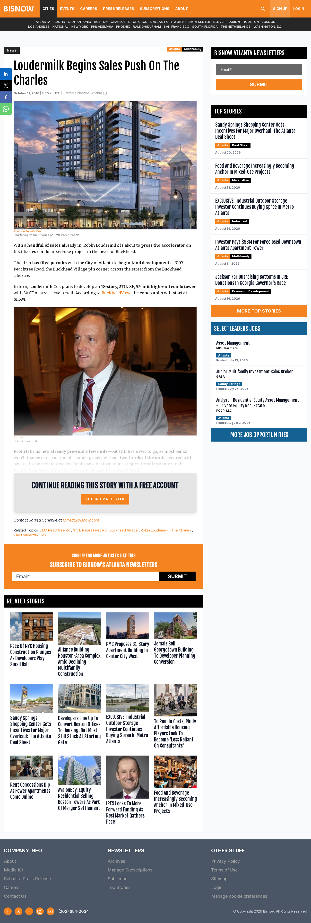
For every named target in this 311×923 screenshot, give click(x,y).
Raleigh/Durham (147, 26)
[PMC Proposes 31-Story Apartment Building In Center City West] (128, 645)
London (269, 22)
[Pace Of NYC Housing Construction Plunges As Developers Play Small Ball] (32, 645)
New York (79, 26)
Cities (48, 9)
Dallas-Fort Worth (168, 22)
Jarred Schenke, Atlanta (82, 93)
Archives (116, 861)
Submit (177, 576)
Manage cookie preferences (239, 896)
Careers (88, 9)
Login (298, 9)
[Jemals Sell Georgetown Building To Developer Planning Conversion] (175, 645)
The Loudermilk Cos (30, 535)
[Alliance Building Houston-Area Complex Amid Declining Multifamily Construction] (80, 645)
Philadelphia (102, 26)
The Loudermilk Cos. (28, 231)
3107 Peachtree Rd (55, 530)
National (60, 26)
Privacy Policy (225, 861)
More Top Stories (259, 310)
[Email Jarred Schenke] (105, 93)
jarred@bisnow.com (81, 520)
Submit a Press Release (27, 878)
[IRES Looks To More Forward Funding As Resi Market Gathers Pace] (128, 791)
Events (67, 9)
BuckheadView (116, 292)
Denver (219, 22)
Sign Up (280, 9)
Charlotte (120, 22)
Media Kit (13, 869)
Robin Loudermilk (154, 530)
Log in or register (105, 499)
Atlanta (43, 22)
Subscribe (117, 878)
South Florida (205, 26)
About (181, 9)
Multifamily (192, 49)
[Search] (263, 8)
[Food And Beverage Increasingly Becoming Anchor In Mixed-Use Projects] (175, 791)
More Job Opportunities (259, 434)
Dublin (234, 22)
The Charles (181, 530)
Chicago (140, 22)
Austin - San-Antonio (72, 22)
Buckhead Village (124, 530)
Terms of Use (224, 869)
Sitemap (219, 878)
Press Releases (118, 9)
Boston (101, 22)
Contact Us (15, 896)
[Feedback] (50, 911)
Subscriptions (154, 9)
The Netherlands (236, 26)
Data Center (199, 22)
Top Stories (119, 887)
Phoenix (123, 26)
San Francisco (176, 26)
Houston (251, 22)
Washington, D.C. (268, 26)
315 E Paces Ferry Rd (90, 530)
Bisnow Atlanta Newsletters (249, 53)
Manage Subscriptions (130, 869)
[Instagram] (40, 911)
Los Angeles (38, 26)
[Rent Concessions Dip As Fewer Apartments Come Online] (32, 791)
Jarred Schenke (43, 520)
